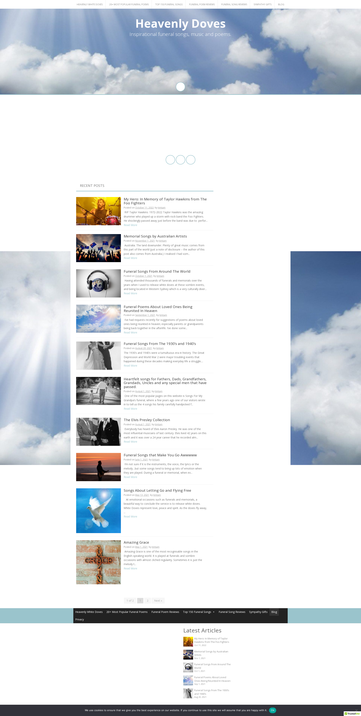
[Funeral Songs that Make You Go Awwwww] (98, 467)
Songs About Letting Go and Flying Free (157, 490)
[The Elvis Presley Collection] (98, 431)
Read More (130, 225)
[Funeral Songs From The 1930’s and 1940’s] (98, 355)
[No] (356, 710)
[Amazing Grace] (98, 562)
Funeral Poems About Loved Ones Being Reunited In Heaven (158, 308)
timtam (161, 207)
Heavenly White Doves (90, 4)
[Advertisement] (180, 125)
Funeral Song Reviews (234, 4)
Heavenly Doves (180, 23)
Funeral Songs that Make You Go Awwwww (160, 455)
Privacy (79, 619)
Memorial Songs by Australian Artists (155, 236)
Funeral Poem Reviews (202, 4)
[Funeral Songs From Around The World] (98, 283)
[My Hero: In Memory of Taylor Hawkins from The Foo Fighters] (98, 211)
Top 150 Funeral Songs (169, 4)
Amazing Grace (136, 542)
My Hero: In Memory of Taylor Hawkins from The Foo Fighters (165, 201)
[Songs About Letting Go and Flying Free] (98, 510)
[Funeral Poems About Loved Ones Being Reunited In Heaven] (98, 318)
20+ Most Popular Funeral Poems (129, 4)
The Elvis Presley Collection (147, 419)
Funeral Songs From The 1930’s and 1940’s (160, 343)
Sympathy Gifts (263, 4)
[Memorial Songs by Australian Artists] (98, 248)
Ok (272, 710)
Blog (281, 4)
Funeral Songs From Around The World (157, 271)
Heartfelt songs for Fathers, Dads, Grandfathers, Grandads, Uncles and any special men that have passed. (165, 383)
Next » (158, 600)
